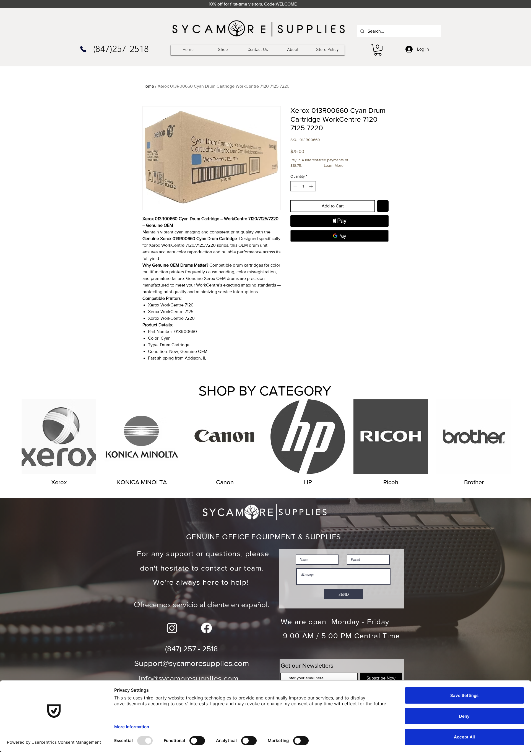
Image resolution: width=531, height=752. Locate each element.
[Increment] (311, 186)
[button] (378, 50)
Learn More (333, 165)
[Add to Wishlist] (383, 206)
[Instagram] (172, 628)
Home (148, 86)
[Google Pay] (339, 236)
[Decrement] (294, 186)
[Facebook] (206, 628)
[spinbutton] (303, 186)
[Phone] (83, 49)
